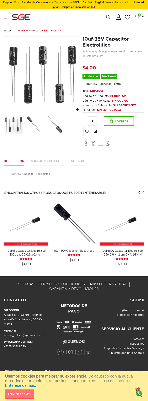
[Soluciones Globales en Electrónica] (21, 17)
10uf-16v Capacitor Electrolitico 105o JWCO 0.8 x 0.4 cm (26, 252)
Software (138, 339)
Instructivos (137, 344)
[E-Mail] (100, 143)
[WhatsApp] (108, 143)
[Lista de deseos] (127, 17)
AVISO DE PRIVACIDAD (109, 284)
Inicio (8, 30)
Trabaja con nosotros (130, 315)
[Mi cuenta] (118, 17)
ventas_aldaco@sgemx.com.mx (24, 335)
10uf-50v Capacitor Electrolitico (74, 250)
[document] (74, 386)
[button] (77, 109)
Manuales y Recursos (47, 161)
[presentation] (139, 192)
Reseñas (77, 161)
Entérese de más (20, 385)
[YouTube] (78, 352)
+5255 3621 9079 (15, 346)
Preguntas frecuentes (117, 348)
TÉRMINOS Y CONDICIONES (62, 284)
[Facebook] (86, 143)
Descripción (14, 161)
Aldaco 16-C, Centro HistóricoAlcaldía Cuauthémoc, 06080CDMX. (23, 320)
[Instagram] (93, 143)
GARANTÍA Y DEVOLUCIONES (74, 289)
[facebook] (60, 352)
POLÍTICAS (25, 284)
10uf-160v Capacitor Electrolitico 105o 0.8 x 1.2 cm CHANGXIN (122, 252)
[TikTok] (87, 352)
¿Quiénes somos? (133, 310)
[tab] (14, 161)
